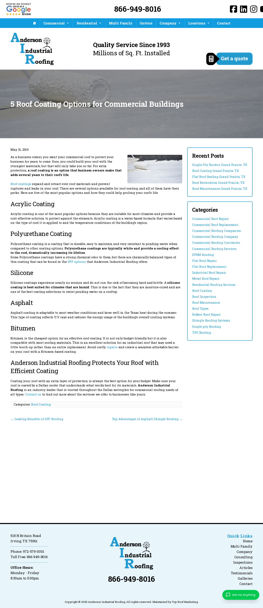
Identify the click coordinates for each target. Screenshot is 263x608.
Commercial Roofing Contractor (216, 242)
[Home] (34, 23)
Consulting (243, 557)
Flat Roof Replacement (209, 266)
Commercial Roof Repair (210, 219)
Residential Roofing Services (213, 285)
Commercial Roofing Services (214, 249)
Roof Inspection (204, 296)
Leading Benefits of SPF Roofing (36, 419)
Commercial (54, 23)
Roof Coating (41, 404)
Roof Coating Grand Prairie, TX (215, 171)
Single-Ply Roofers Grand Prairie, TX (219, 165)
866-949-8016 (137, 9)
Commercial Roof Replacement (215, 225)
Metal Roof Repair (205, 278)
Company (168, 23)
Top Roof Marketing (185, 602)
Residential (87, 23)
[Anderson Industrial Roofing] (131, 553)
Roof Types (200, 308)
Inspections (243, 562)
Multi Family (121, 23)
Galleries (245, 578)
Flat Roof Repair (204, 261)
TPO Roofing (201, 332)
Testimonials (241, 573)
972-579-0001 (33, 551)
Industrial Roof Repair (209, 272)
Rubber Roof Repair (206, 314)
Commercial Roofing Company (215, 236)
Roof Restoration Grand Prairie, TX (218, 182)
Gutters (146, 23)
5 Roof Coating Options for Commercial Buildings (96, 104)
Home (248, 541)
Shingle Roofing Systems (211, 320)
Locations (196, 23)
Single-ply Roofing (206, 326)
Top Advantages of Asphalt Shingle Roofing (147, 419)
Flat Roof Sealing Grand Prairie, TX (218, 177)
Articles (246, 567)
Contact (223, 23)
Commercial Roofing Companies (216, 231)
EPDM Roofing (203, 255)
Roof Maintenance (206, 302)
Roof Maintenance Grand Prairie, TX (219, 188)
